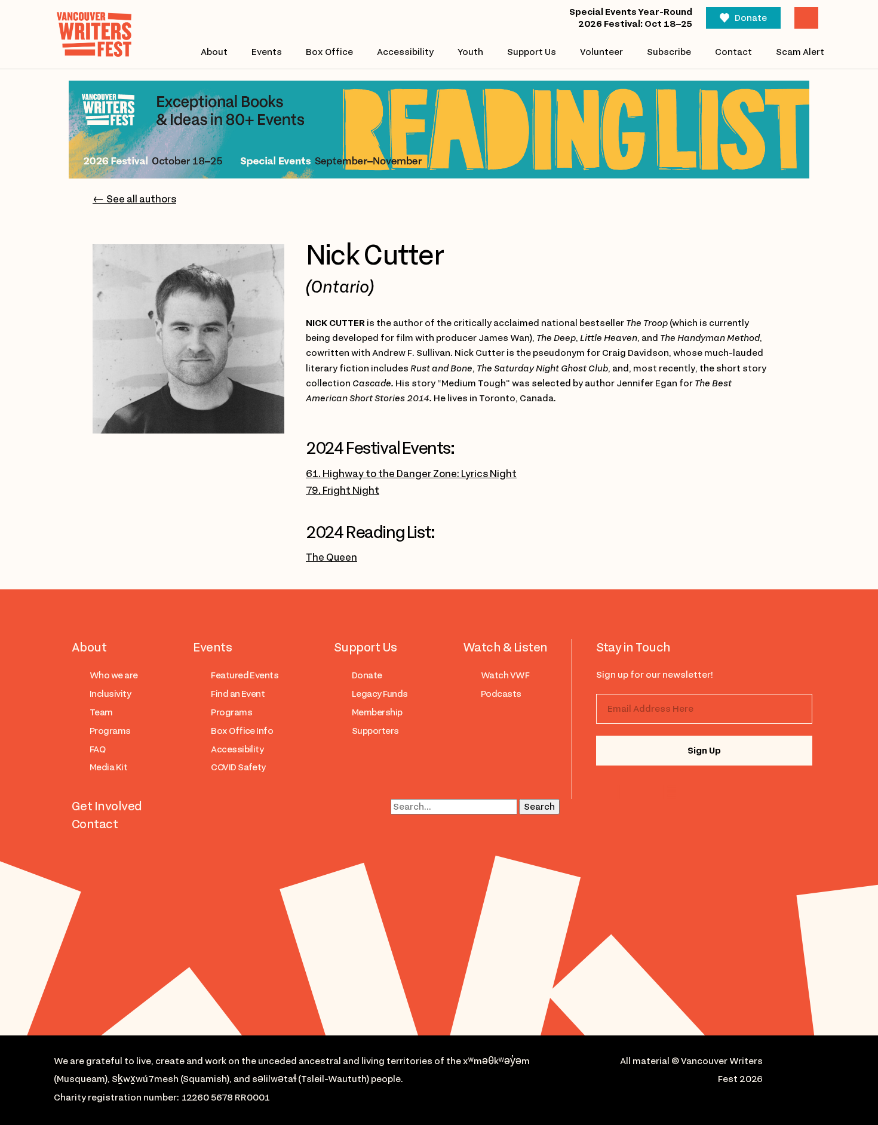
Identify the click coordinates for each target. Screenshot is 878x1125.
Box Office (329, 52)
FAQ (97, 749)
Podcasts (501, 694)
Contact (733, 52)
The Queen (331, 557)
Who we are (114, 675)
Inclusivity (110, 694)
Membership (377, 712)
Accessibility (405, 52)
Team (101, 712)
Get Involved (107, 806)
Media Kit (108, 767)
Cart (806, 18)
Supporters (375, 731)
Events (266, 52)
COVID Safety (238, 767)
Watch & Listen (505, 647)
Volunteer (601, 52)
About (214, 52)
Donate (751, 18)
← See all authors (134, 198)
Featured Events (244, 675)
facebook (669, 792)
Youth (470, 52)
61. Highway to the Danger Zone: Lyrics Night (411, 473)
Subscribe (669, 52)
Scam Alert (800, 52)
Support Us (531, 52)
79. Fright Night (342, 490)
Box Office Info (242, 731)
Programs (110, 731)
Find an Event (238, 694)
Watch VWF (505, 675)
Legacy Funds (380, 694)
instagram (621, 792)
